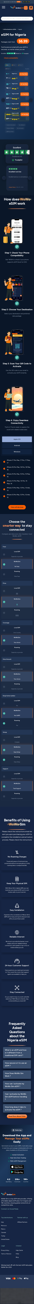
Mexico (3, 1229)
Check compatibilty (11, 58)
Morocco (4, 1225)
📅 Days (8, 68)
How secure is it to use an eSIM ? (16, 1064)
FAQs (17, 1254)
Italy (2, 1222)
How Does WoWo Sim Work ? (14, 1074)
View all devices (17, 507)
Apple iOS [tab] (17, 439)
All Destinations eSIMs (9, 29)
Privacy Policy (5, 1250)
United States (5, 1239)
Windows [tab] (17, 452)
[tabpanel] (17, 477)
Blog (17, 1257)
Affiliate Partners (22, 1222)
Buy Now (24, 74)
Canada (3, 1232)
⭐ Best (8, 65)
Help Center (19, 1250)
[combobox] (17, 19)
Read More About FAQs (17, 1116)
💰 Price (20, 65)
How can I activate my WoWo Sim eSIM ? (14, 1084)
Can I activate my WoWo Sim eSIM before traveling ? (16, 1096)
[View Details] (26, 78)
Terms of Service (6, 1254)
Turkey (3, 1236)
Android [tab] (17, 445)
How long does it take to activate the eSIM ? (15, 1108)
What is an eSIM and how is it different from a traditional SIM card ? (15, 1052)
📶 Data (14, 65)
